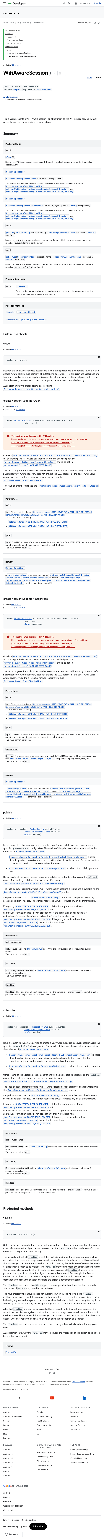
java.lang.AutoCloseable (34, 319)
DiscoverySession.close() (45, 897)
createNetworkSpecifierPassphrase (24, 205)
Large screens (76, 1412)
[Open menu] (4, 3)
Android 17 (8, 1449)
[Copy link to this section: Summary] (20, 134)
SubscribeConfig (25, 257)
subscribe (11, 257)
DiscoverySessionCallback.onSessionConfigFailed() (37, 868)
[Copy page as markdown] (60, 73)
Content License (78, 1382)
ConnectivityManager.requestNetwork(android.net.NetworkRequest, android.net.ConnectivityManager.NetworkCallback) (48, 580)
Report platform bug (79, 1449)
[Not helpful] (99, 23)
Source (6, 1425)
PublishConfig (22, 232)
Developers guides (45, 1456)
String (73, 205)
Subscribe (38, 1526)
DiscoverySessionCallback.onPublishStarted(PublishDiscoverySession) (47, 857)
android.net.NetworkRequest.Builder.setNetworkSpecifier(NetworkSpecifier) (55, 455)
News (5, 1429)
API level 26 (16, 65)
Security (6, 1421)
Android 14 (8, 1462)
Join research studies (79, 1462)
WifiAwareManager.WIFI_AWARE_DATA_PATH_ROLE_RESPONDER (35, 515)
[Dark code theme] (99, 357)
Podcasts (7, 1438)
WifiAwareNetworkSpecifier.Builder (24, 186)
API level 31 (20, 410)
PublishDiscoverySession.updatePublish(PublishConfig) (34, 883)
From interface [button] (26, 320)
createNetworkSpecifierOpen (21, 178)
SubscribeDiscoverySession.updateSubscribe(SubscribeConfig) (38, 1081)
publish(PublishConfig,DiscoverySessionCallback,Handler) (37, 189)
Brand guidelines (29, 1520)
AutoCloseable (43, 89)
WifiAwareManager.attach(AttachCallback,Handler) (31, 389)
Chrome (6, 1497)
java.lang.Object (10, 97)
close (9, 157)
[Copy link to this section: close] (12, 343)
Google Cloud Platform (13, 1506)
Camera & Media (44, 1425)
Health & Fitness (43, 1421)
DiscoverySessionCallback (61, 232)
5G (38, 1434)
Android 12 (8, 1471)
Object (16, 89)
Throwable (11, 1352)
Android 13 (7, 1467)
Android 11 (7, 1475)
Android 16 (8, 1454)
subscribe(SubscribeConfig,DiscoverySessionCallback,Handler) (39, 191)
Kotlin (89, 77)
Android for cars (77, 1425)
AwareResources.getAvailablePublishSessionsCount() (32, 892)
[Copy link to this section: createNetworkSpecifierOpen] (43, 401)
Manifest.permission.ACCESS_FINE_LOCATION (27, 919)
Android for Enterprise (12, 1416)
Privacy (40, 1429)
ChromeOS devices (78, 1421)
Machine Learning (44, 1416)
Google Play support (79, 1458)
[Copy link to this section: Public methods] (30, 334)
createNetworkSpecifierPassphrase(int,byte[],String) (68, 486)
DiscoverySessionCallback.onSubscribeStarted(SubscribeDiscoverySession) (50, 1055)
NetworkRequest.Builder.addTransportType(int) (30, 462)
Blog (5, 1434)
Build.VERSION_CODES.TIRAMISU (32, 906)
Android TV (75, 1429)
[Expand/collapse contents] (19, 30)
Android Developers (11, 23)
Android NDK (42, 1469)
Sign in (97, 3)
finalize (20, 286)
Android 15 (8, 1458)
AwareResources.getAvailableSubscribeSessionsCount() (38, 1090)
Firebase (7, 1501)
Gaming (40, 1412)
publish (10, 232)
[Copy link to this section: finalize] (14, 1218)
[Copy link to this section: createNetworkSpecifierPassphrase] (50, 599)
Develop (25, 23)
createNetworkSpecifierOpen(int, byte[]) (32, 758)
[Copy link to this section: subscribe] (18, 1010)
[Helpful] (95, 23)
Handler (91, 232)
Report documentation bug (82, 1454)
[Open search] (64, 3)
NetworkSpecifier (15, 171)
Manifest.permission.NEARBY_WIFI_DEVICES (26, 909)
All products (8, 1510)
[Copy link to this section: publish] (14, 812)
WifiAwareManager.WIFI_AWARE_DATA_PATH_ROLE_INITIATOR (62, 512)
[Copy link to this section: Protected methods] (36, 1209)
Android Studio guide (46, 1452)
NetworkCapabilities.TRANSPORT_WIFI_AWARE (27, 465)
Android (6, 1412)
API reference (11, 13)
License (15, 1520)
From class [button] (20, 312)
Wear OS (74, 1416)
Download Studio (44, 1465)
